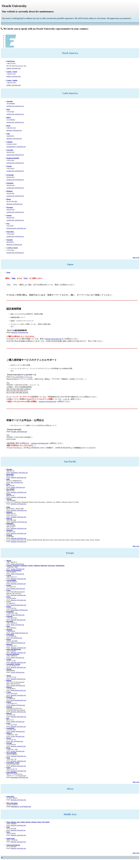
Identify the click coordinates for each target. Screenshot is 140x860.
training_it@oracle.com (17, 721)
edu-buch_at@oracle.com (18, 679)
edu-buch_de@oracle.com (18, 712)
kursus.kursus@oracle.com (18, 605)
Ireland (8, 606)
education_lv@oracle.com (18, 726)
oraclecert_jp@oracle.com (19, 332)
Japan (7, 39)
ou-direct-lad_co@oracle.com (15, 106)
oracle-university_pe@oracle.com (16, 228)
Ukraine (8, 669)
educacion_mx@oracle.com (14, 204)
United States (10, 61)
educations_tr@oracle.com (18, 771)
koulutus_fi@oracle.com (18, 705)
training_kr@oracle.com (18, 487)
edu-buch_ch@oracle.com (18, 667)
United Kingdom (11, 772)
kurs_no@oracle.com (17, 741)
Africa (7, 45)
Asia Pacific (9, 41)
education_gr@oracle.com (18, 600)
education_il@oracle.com (18, 830)
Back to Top (136, 257)
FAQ (25, 278)
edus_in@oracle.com (17, 482)
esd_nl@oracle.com (16, 638)
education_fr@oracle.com (18, 595)
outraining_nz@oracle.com (18, 492)
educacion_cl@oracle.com (14, 138)
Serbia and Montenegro (13, 649)
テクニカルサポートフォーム (21, 377)
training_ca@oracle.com (13, 76)
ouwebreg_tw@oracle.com (18, 497)
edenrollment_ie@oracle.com (19, 610)
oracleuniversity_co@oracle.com (15, 146)
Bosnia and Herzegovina (13, 570)
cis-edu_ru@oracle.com (17, 615)
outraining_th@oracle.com (18, 538)
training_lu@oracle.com (18, 731)
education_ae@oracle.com (18, 825)
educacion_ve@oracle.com (14, 244)
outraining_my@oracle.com (19, 522)
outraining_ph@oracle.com (18, 528)
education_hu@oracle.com (18, 716)
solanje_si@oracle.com (17, 574)
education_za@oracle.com (18, 800)
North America (10, 35)
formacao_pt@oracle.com (18, 746)
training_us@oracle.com (13, 68)
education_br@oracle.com (14, 130)
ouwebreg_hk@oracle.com (18, 477)
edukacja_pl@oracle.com (18, 643)
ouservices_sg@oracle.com (18, 504)
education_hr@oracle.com (18, 578)
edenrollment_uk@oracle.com (19, 777)
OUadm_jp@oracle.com (19, 431)
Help (13, 278)
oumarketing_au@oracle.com (19, 472)
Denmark (9, 697)
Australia (9, 469)
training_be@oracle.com (18, 685)
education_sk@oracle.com (18, 756)
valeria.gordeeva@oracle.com (19, 633)
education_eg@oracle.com (18, 835)
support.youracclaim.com (53, 339)
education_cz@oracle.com (18, 583)
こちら (65, 399)
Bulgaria (9, 687)
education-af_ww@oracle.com (21, 806)
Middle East (9, 47)
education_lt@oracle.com (18, 620)
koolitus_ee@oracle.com (18, 588)
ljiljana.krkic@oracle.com (18, 690)
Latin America (10, 37)
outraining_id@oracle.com (18, 517)
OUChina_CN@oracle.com (18, 510)
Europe (8, 43)
